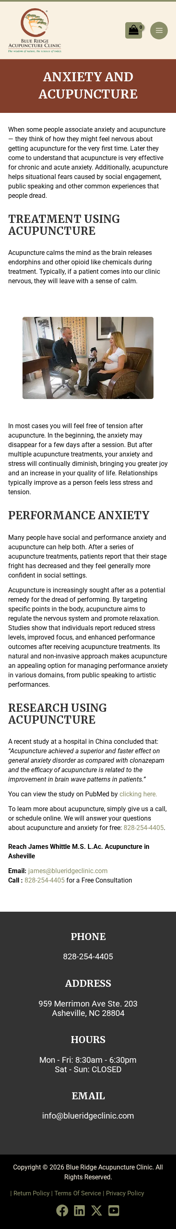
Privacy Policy (125, 1193)
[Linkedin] (79, 1210)
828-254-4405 (144, 828)
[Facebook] (62, 1210)
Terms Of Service (77, 1193)
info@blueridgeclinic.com (88, 1116)
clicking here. (138, 794)
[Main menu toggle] (159, 30)
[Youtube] (114, 1210)
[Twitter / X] (96, 1210)
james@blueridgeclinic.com (68, 871)
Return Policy (32, 1193)
